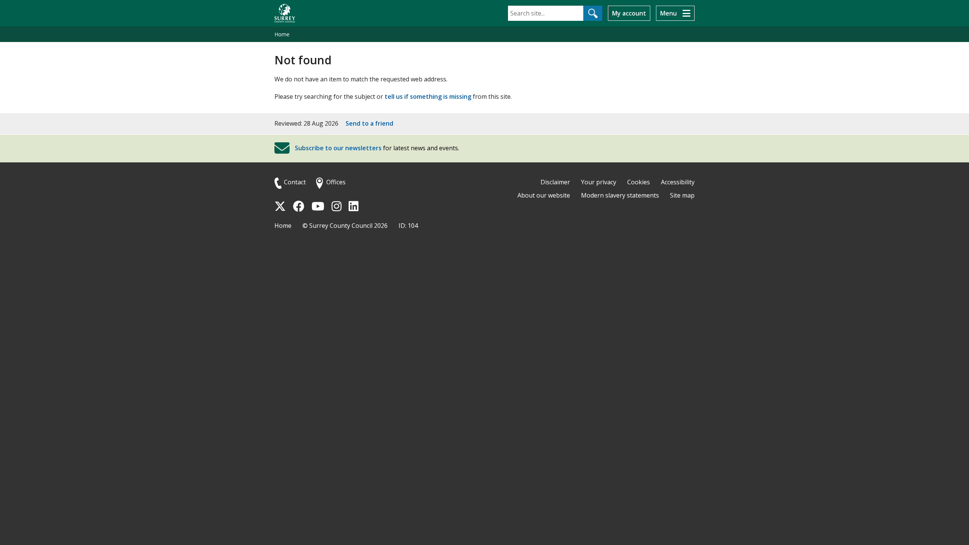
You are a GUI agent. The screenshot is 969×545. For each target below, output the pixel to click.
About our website (543, 195)
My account (629, 13)
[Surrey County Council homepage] (284, 13)
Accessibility (678, 182)
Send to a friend (369, 123)
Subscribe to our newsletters (338, 148)
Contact (295, 182)
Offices (336, 182)
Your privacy (598, 182)
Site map (682, 195)
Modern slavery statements (620, 195)
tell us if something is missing (428, 96)
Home (282, 34)
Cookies (638, 182)
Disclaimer (555, 182)
